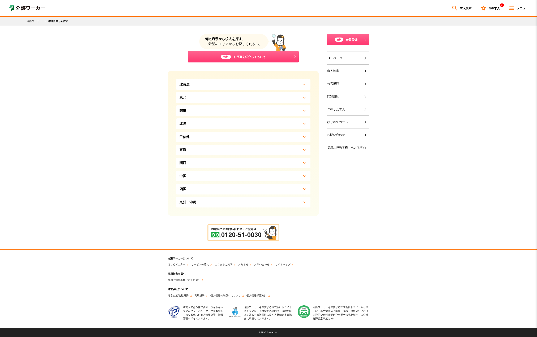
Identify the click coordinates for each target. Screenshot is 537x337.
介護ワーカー (34, 21)
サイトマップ (282, 264)
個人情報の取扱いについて (225, 295)
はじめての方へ (337, 122)
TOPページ (334, 58)
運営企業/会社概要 (178, 295)
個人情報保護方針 (256, 295)
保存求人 (494, 7)
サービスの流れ (200, 264)
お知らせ (243, 264)
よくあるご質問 (223, 264)
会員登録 (346, 39)
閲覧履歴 (333, 96)
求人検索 (466, 8)
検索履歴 (333, 83)
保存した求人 (336, 109)
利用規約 (199, 295)
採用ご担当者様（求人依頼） (346, 147)
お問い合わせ (336, 134)
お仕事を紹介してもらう (244, 56)
